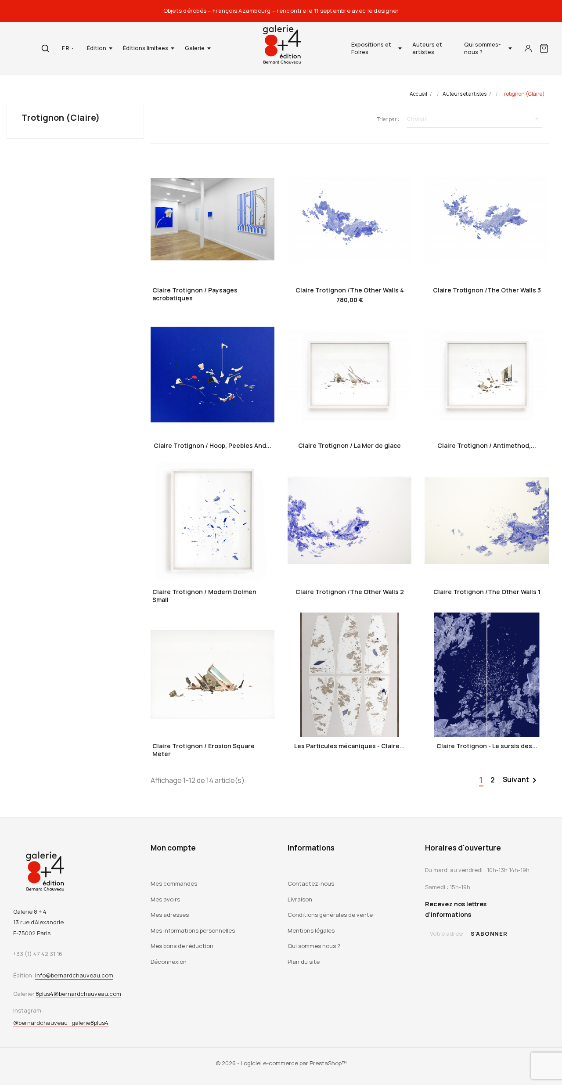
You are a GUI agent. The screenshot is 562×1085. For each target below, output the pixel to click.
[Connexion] (528, 48)
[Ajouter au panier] (349, 267)
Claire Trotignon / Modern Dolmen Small (204, 596)
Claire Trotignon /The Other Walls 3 (487, 290)
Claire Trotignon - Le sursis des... (486, 746)
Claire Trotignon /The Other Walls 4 (349, 290)
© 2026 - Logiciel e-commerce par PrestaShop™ (281, 1063)
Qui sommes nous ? (314, 946)
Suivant (521, 780)
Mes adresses (170, 915)
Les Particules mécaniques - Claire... (349, 746)
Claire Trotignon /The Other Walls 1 (486, 592)
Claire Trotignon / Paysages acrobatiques (195, 294)
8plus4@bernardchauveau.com (78, 994)
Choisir (474, 118)
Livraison (300, 899)
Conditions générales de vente (330, 915)
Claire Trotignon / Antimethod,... (486, 445)
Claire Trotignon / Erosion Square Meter (203, 750)
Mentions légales (311, 930)
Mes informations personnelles (193, 930)
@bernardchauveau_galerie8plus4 (60, 1023)
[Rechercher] (45, 48)
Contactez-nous (311, 883)
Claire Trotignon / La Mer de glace (349, 445)
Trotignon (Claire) (61, 117)
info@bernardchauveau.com (74, 975)
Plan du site (304, 962)
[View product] (212, 265)
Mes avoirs (165, 899)
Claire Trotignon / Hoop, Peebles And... (212, 445)
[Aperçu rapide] (187, 264)
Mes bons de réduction (182, 946)
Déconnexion (169, 962)
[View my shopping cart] (544, 48)
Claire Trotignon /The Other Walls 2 (349, 592)
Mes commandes (174, 883)
